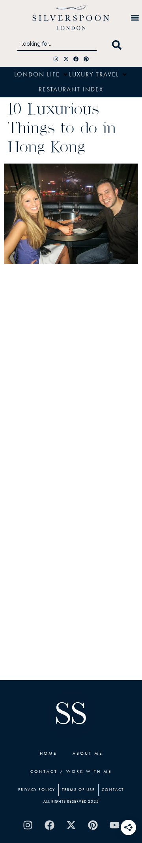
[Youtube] (114, 825)
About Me (88, 753)
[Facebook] (76, 59)
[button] (135, 17)
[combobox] (57, 45)
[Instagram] (56, 59)
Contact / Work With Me (71, 771)
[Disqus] (71, 372)
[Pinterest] (86, 59)
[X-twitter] (66, 59)
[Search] (118, 45)
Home (48, 753)
